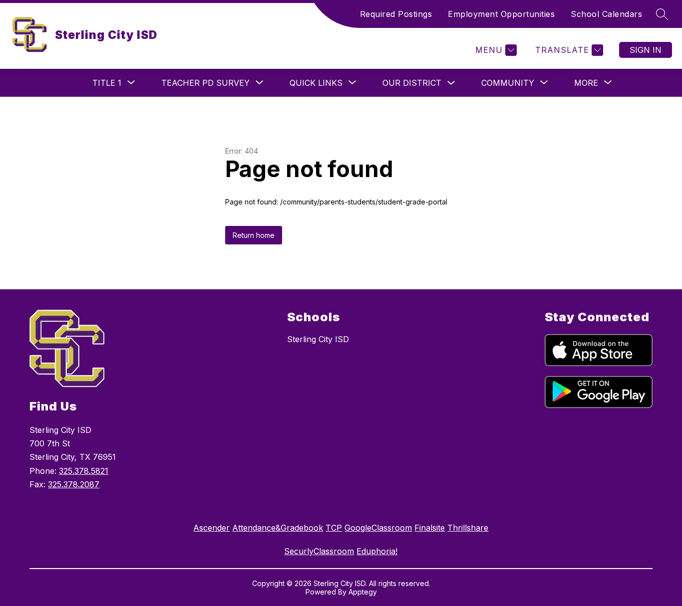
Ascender (211, 528)
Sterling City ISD (318, 339)
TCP (334, 528)
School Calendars (606, 14)
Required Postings (396, 14)
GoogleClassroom (378, 528)
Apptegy (362, 592)
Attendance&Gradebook (277, 528)
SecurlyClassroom (319, 551)
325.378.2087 (73, 484)
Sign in (646, 50)
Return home (254, 235)
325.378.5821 (83, 471)
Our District (411, 83)
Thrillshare (467, 528)
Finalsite (429, 528)
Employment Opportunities (501, 14)
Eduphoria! (376, 551)
